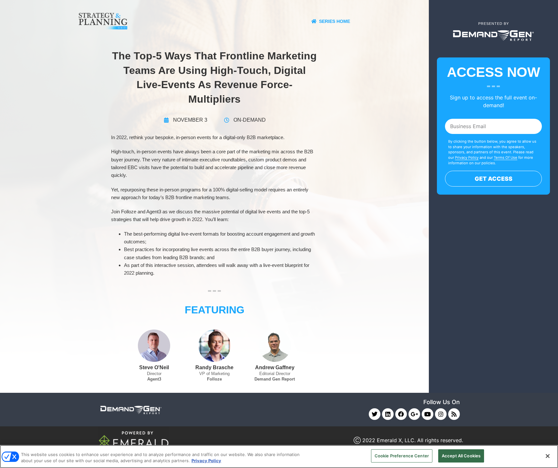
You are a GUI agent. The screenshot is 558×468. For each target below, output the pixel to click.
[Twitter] (374, 414)
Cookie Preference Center (402, 455)
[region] (279, 456)
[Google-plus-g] (414, 414)
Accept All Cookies (461, 455)
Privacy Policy (467, 157)
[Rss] (454, 414)
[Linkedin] (388, 414)
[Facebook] (401, 414)
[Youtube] (427, 414)
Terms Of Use (505, 157)
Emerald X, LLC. (396, 440)
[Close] (548, 456)
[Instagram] (441, 414)
